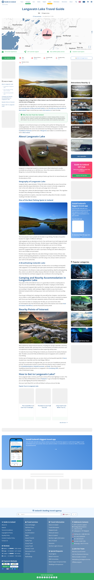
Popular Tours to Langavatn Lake (28, 386)
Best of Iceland (53, 540)
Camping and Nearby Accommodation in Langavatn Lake (7, 98)
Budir (48, 366)
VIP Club (27, 554)
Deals (49, 2)
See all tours (63, 422)
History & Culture (53, 532)
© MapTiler (78, 49)
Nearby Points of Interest (8, 102)
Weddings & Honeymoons (56, 564)
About (71, 2)
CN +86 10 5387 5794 (79, 541)
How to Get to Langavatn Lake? (8, 105)
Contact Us (5, 540)
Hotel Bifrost (29, 305)
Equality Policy (6, 535)
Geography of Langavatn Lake (9, 87)
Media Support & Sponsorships (57, 562)
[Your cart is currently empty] (88, 2)
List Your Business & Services (80, 554)
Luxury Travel (29, 546)
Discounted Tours (30, 551)
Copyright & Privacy (7, 532)
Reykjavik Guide (53, 530)
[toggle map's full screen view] (89, 47)
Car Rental (28, 530)
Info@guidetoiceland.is (80, 527)
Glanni (65, 358)
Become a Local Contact (78, 551)
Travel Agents (52, 554)
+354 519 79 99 (78, 529)
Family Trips (28, 540)
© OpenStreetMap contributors (85, 49)
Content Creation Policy (8, 538)
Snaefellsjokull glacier (27, 366)
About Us (4, 525)
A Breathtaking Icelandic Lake (8, 93)
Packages (28, 2)
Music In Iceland (53, 535)
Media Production (54, 556)
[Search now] (76, 2)
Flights (44, 2)
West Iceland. (26, 132)
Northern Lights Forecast (56, 546)
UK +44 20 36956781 (79, 536)
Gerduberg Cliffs (53, 368)
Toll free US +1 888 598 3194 (81, 534)
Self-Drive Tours (29, 527)
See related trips (8, 58)
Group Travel (29, 543)
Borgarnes (44, 130)
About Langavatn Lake (7, 84)
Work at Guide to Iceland (79, 557)
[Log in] (91, 2)
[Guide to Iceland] (9, 2)
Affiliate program (77, 562)
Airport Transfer (29, 538)
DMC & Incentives (53, 559)
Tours (21, 2)
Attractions (64, 2)
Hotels (38, 2)
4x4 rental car (47, 110)
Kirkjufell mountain (39, 366)
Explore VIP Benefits (81, 175)
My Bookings (28, 556)
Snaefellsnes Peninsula (25, 130)
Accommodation (29, 532)
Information (56, 2)
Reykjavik (44, 379)
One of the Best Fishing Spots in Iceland (8, 90)
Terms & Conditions (7, 530)
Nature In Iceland (53, 525)
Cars (34, 2)
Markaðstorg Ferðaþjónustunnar (81, 559)
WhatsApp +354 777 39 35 (81, 543)
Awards (4, 527)
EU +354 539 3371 (79, 539)
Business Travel (29, 548)
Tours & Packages (30, 525)
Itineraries (51, 543)
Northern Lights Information (56, 538)
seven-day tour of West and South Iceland (33, 108)
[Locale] (80, 2)
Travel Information (54, 527)
